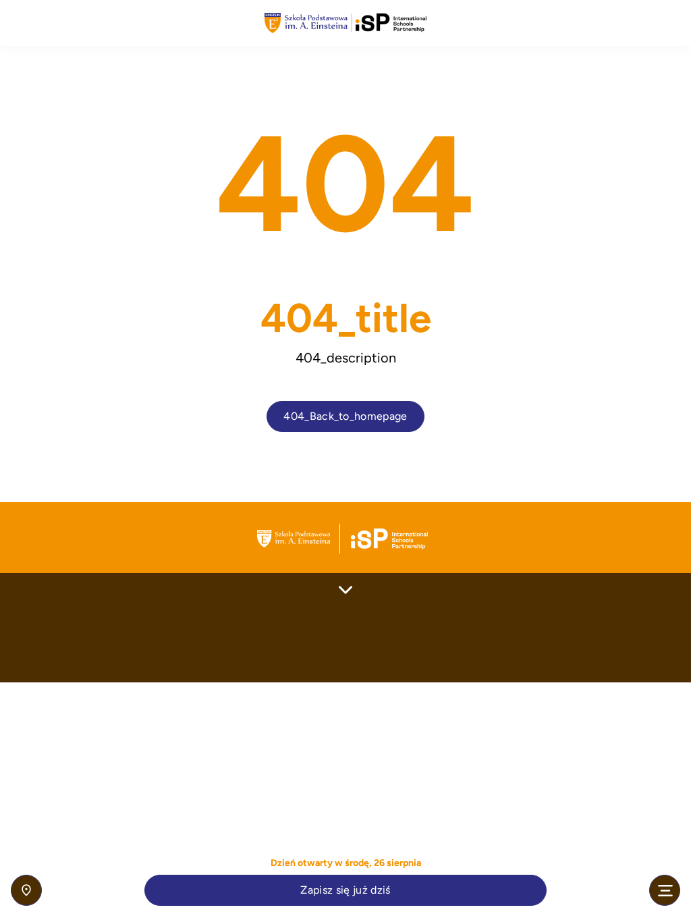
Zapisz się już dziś (345, 890)
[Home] (345, 23)
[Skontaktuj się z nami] (26, 890)
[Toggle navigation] (664, 890)
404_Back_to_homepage (345, 416)
